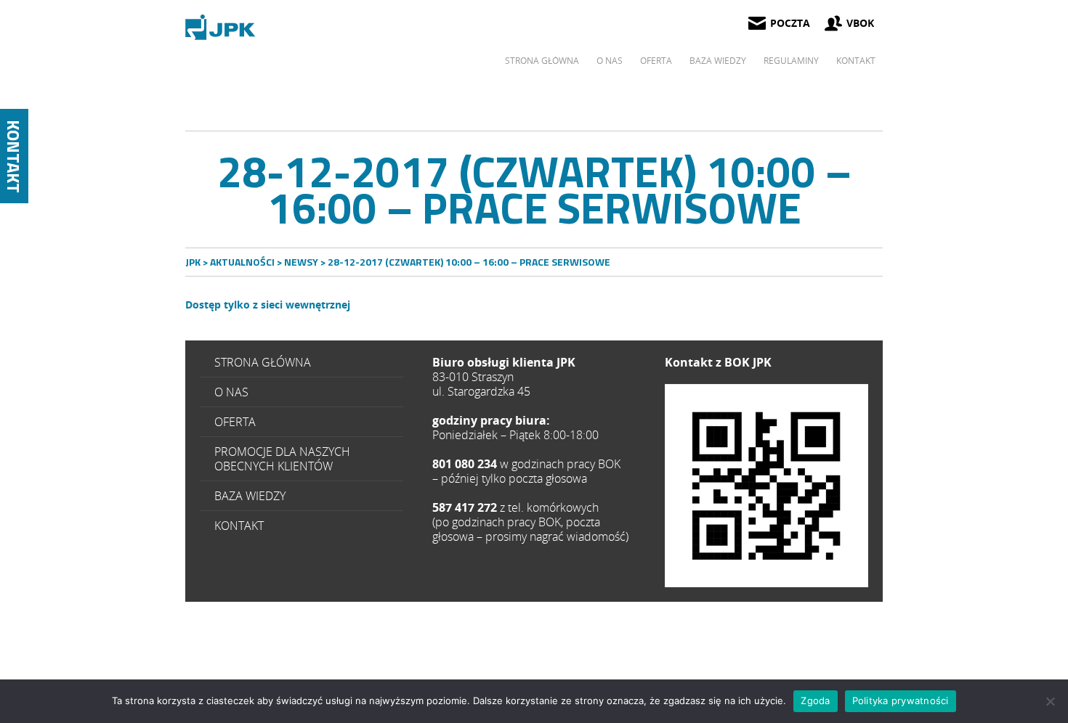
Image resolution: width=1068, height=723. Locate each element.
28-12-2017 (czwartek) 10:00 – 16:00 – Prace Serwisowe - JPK (221, 27)
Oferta (656, 60)
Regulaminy (791, 60)
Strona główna (542, 60)
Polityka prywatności (900, 700)
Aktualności (242, 261)
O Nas (609, 60)
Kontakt (855, 60)
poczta (790, 23)
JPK (193, 261)
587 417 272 (766, 485)
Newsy (301, 261)
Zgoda (815, 700)
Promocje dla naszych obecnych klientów (282, 459)
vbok (860, 23)
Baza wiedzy (717, 60)
